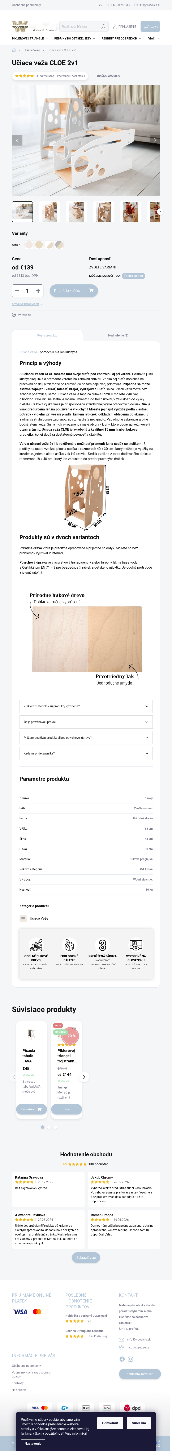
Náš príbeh (19, 1390)
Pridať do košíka (67, 290)
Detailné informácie (25, 304)
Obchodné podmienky (26, 5)
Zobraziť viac (86, 1258)
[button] (42, 1127)
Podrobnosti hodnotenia (71, 76)
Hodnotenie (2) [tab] (118, 335)
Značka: (108, 75)
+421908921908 (138, 1348)
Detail (66, 1109)
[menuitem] (30, 38)
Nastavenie (33, 1444)
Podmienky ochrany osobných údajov (32, 1374)
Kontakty (18, 1383)
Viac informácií (76, 1433)
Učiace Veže (39, 918)
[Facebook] (122, 1358)
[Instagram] (130, 1358)
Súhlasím (139, 1423)
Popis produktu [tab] (47, 335)
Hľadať (103, 26)
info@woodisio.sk (139, 1339)
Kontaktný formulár (140, 1374)
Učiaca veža (28, 352)
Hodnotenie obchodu (86, 1154)
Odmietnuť (110, 1423)
